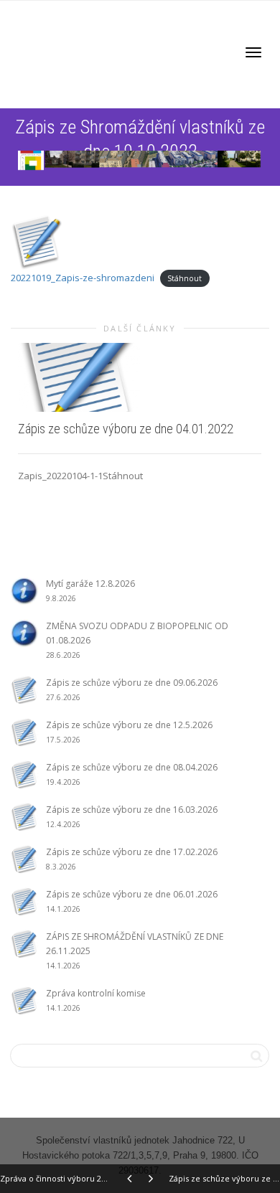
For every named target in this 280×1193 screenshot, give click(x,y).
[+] (139, 377)
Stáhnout (184, 278)
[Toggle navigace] (253, 52)
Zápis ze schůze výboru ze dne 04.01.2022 (125, 428)
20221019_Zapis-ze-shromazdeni (82, 277)
